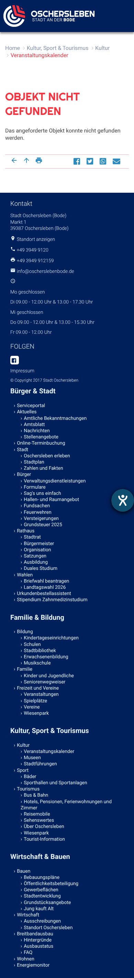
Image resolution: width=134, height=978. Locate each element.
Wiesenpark (36, 713)
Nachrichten (37, 431)
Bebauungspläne (41, 877)
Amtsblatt (34, 424)
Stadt (22, 450)
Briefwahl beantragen (46, 581)
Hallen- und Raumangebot (51, 499)
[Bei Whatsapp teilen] (104, 161)
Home (12, 48)
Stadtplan (34, 462)
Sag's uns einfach (42, 493)
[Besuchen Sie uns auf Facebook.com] (14, 360)
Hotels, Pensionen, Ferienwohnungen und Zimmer (66, 805)
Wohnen (25, 959)
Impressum (22, 371)
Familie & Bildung (37, 617)
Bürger (24, 474)
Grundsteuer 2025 (43, 525)
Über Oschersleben (44, 826)
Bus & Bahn (36, 795)
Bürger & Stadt (32, 391)
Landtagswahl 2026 (45, 587)
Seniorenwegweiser (44, 682)
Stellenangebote (41, 437)
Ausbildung (36, 562)
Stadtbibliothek (40, 650)
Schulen (32, 644)
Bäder (30, 776)
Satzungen (35, 556)
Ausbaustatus (38, 946)
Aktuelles (26, 412)
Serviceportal (31, 405)
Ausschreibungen (42, 921)
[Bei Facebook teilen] (78, 161)
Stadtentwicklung (42, 896)
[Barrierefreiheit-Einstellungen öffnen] (122, 500)
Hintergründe (38, 940)
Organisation (37, 550)
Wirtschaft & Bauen (40, 856)
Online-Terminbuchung (41, 443)
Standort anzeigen (36, 239)
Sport (23, 770)
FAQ (28, 952)
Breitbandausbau (35, 934)
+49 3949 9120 (32, 250)
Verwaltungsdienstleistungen (55, 481)
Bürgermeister (39, 543)
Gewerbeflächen (41, 890)
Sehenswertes (39, 820)
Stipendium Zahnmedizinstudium (52, 600)
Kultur (102, 48)
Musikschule (37, 663)
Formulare (34, 487)
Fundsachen (37, 506)
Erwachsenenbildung (46, 657)
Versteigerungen (41, 518)
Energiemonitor (33, 965)
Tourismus (28, 789)
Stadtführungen (40, 764)
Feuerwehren (37, 512)
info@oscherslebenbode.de (45, 271)
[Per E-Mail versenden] (117, 161)
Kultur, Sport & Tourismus (58, 48)
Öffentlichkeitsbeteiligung (51, 883)
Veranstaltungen (41, 694)
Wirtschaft (28, 915)
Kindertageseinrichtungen (51, 638)
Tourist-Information (44, 839)
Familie (24, 669)
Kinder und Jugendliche (49, 676)
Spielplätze (35, 701)
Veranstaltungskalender (39, 55)
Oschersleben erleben (47, 456)
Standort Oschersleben (48, 928)
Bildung (25, 632)
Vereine (32, 707)
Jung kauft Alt (39, 909)
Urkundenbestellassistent (44, 593)
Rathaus (25, 531)
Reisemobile (37, 814)
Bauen (23, 871)
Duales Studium (40, 568)
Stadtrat (32, 537)
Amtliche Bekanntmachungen (55, 418)
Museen (32, 758)
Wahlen (25, 575)
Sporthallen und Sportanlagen (55, 783)
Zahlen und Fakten (43, 468)
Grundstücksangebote (47, 902)
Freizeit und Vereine (38, 688)
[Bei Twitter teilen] (91, 161)
